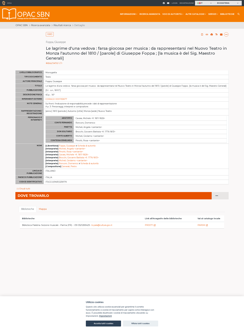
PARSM (203, 225)
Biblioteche (227, 14)
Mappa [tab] (43, 209)
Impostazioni (105, 316)
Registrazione (187, 3)
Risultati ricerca (62, 25)
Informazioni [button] (128, 14)
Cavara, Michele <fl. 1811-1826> (73, 154)
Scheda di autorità (86, 145)
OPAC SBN (22, 25)
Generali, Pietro (69, 166)
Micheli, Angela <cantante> (72, 148)
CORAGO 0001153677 (56, 99)
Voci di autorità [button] (172, 14)
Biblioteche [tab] (27, 209)
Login (174, 3)
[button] (205, 3)
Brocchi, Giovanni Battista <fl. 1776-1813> (79, 157)
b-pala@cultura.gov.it (102, 225)
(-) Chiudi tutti (23, 188)
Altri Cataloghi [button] (195, 14)
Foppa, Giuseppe (67, 145)
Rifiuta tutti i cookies (140, 323)
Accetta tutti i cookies (103, 323)
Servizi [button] (212, 14)
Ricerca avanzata (150, 14)
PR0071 (150, 225)
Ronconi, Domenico (69, 163)
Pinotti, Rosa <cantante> (71, 151)
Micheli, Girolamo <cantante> (73, 160)
